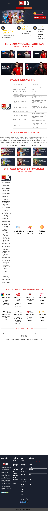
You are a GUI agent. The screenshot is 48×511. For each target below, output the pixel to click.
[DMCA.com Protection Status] (5, 492)
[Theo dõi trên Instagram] (23, 502)
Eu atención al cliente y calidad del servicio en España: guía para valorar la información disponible (24, 334)
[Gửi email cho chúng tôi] (27, 502)
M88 (33, 87)
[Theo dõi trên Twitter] (25, 502)
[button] (9, 3)
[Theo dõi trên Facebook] (21, 502)
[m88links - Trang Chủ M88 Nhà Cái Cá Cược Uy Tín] (24, 3)
